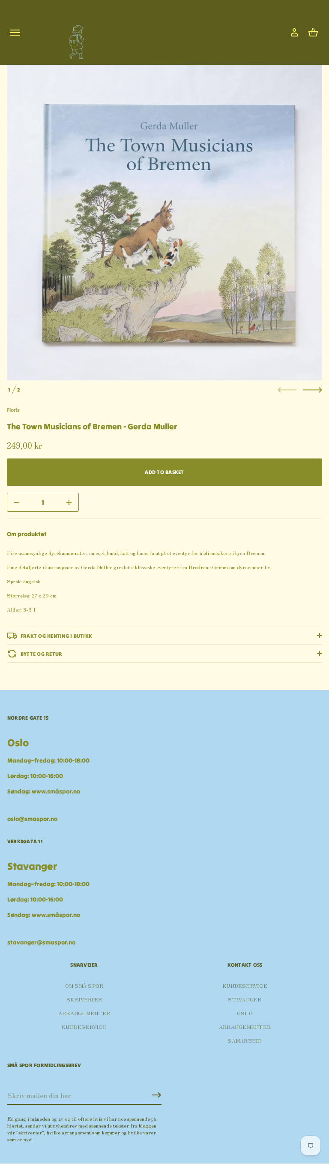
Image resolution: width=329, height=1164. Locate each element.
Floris (13, 410)
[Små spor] (74, 38)
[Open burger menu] (15, 32)
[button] (313, 32)
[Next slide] (312, 389)
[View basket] (313, 32)
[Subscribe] (156, 1095)
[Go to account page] (294, 32)
